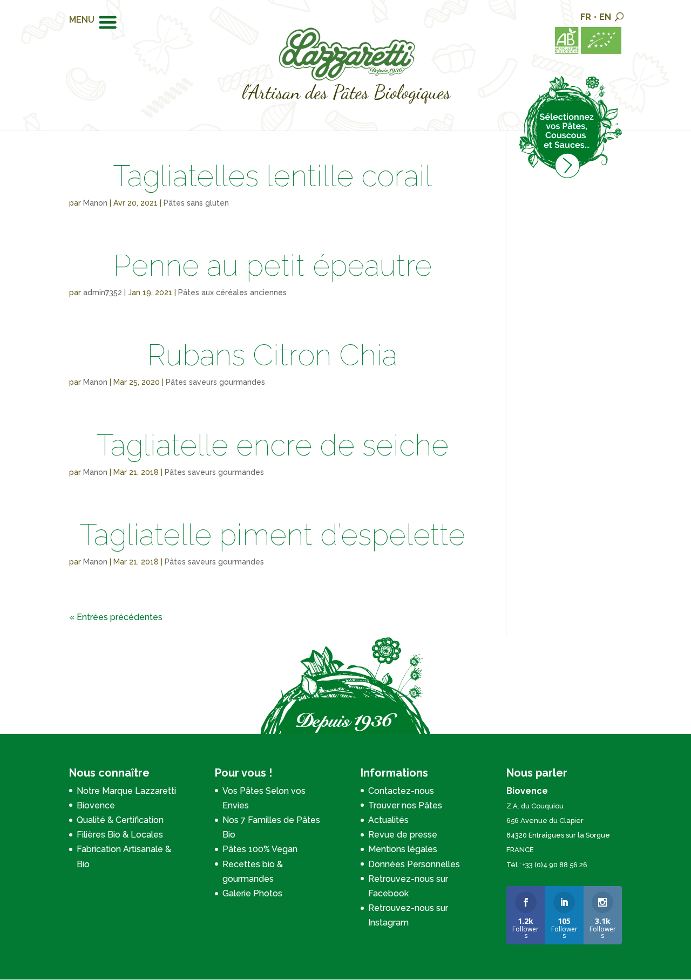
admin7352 (102, 292)
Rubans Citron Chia (272, 355)
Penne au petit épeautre (272, 265)
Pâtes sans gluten (196, 203)
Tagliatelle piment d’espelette (272, 535)
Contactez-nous (401, 791)
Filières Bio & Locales (120, 834)
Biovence (96, 805)
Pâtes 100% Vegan (259, 849)
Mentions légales (402, 849)
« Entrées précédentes (115, 617)
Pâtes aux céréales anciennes (232, 292)
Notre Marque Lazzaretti (126, 791)
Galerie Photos (252, 893)
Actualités (388, 820)
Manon (95, 203)
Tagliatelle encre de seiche (272, 445)
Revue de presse (402, 834)
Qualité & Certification (120, 820)
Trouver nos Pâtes (405, 805)
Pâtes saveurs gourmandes (215, 382)
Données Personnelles (414, 864)
